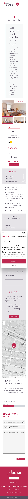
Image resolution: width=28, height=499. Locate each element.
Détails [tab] (13, 236)
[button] (7, 120)
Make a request (14, 164)
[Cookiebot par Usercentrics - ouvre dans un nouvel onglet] (20, 233)
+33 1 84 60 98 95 (14, 489)
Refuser (14, 265)
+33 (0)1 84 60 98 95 (14, 161)
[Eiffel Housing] (8, 4)
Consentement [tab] (5, 236)
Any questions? (14, 316)
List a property (14, 478)
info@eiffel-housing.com (14, 492)
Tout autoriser (14, 261)
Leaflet (11, 377)
